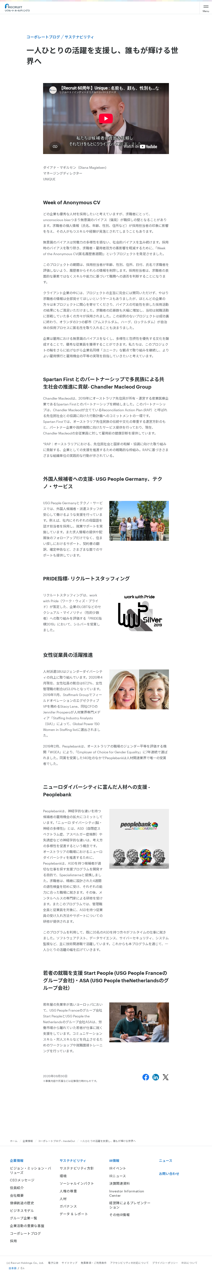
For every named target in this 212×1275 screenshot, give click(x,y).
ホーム (14, 1140)
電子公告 (53, 1262)
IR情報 (114, 1160)
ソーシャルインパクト (77, 1183)
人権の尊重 (68, 1191)
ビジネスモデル (22, 1211)
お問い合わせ (169, 1174)
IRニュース (117, 1176)
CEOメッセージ (22, 1180)
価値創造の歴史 (22, 1203)
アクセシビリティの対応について (129, 1262)
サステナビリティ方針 (77, 1168)
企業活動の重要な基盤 (27, 1226)
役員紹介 (17, 1188)
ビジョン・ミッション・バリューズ (30, 1170)
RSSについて (189, 1262)
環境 (63, 1176)
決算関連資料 (119, 1183)
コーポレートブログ (25, 1233)
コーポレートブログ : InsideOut (56, 1140)
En (22, 1268)
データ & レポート (74, 1214)
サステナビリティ (73, 1160)
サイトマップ (69, 1262)
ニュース (165, 1160)
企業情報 (28, 1140)
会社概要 (17, 1195)
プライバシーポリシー (165, 1262)
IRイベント (117, 1168)
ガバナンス (68, 1206)
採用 (13, 1241)
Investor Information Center (126, 1193)
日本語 (13, 1268)
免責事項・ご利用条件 (94, 1262)
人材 (63, 1199)
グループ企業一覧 (23, 1218)
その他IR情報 (119, 1215)
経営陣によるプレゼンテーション (130, 1205)
